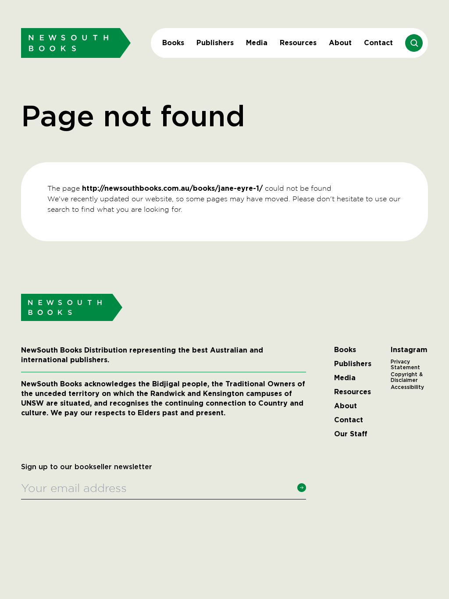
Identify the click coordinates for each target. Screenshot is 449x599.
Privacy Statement (405, 365)
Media (256, 42)
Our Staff (350, 434)
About (340, 42)
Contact (378, 42)
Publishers (215, 42)
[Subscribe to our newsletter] (301, 487)
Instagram (409, 350)
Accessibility (407, 387)
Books (173, 42)
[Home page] (76, 42)
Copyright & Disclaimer (407, 377)
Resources (298, 42)
